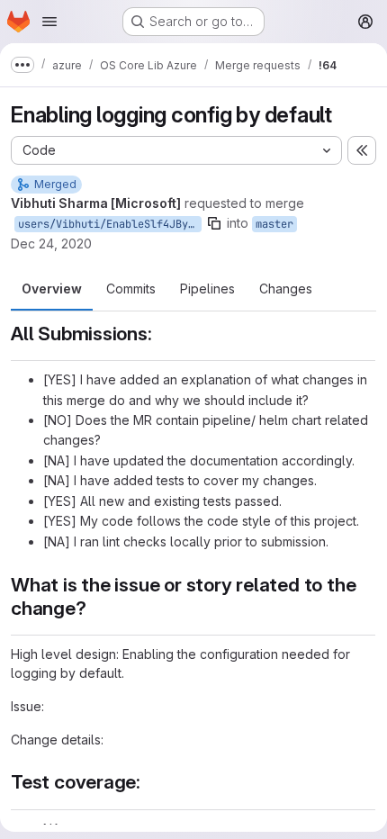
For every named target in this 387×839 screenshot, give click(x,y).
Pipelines (207, 288)
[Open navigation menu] (49, 21)
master (274, 224)
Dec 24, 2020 (51, 243)
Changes (285, 288)
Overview (52, 288)
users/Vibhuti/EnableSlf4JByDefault (110, 224)
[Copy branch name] (214, 223)
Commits (131, 288)
